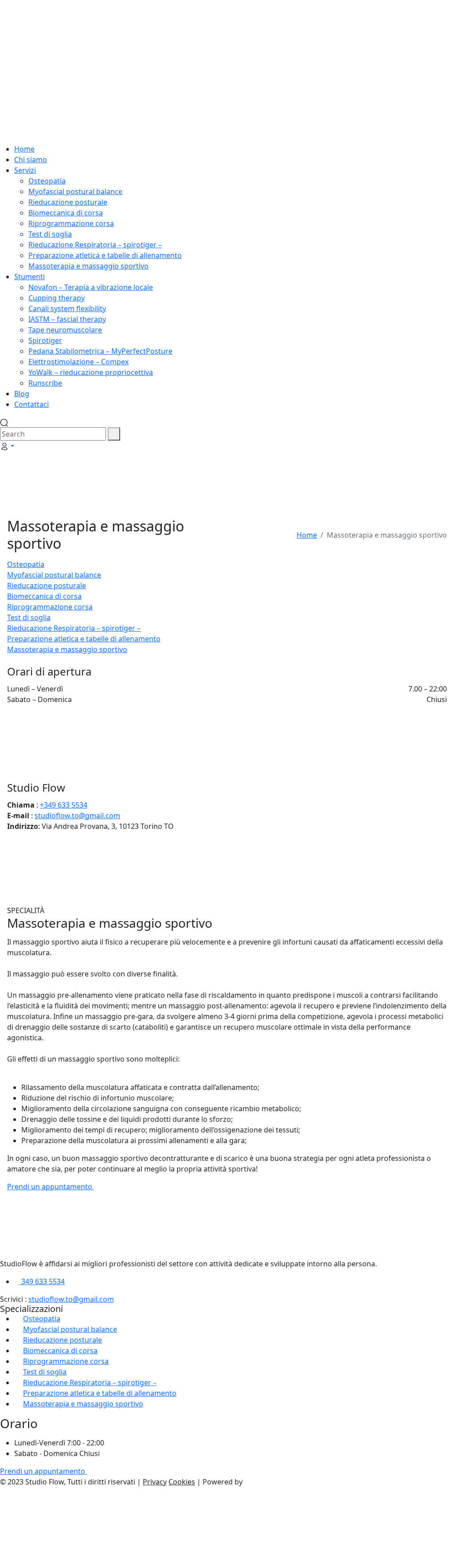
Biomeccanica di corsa (44, 596)
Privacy (155, 1482)
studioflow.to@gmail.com (77, 815)
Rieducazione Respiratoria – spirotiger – (74, 628)
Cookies (181, 1482)
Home (307, 535)
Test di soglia (29, 617)
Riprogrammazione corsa (50, 607)
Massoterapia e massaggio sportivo (67, 649)
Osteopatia (25, 564)
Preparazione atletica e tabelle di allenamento (83, 639)
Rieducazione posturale (46, 585)
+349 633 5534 (63, 805)
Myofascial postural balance (54, 575)
